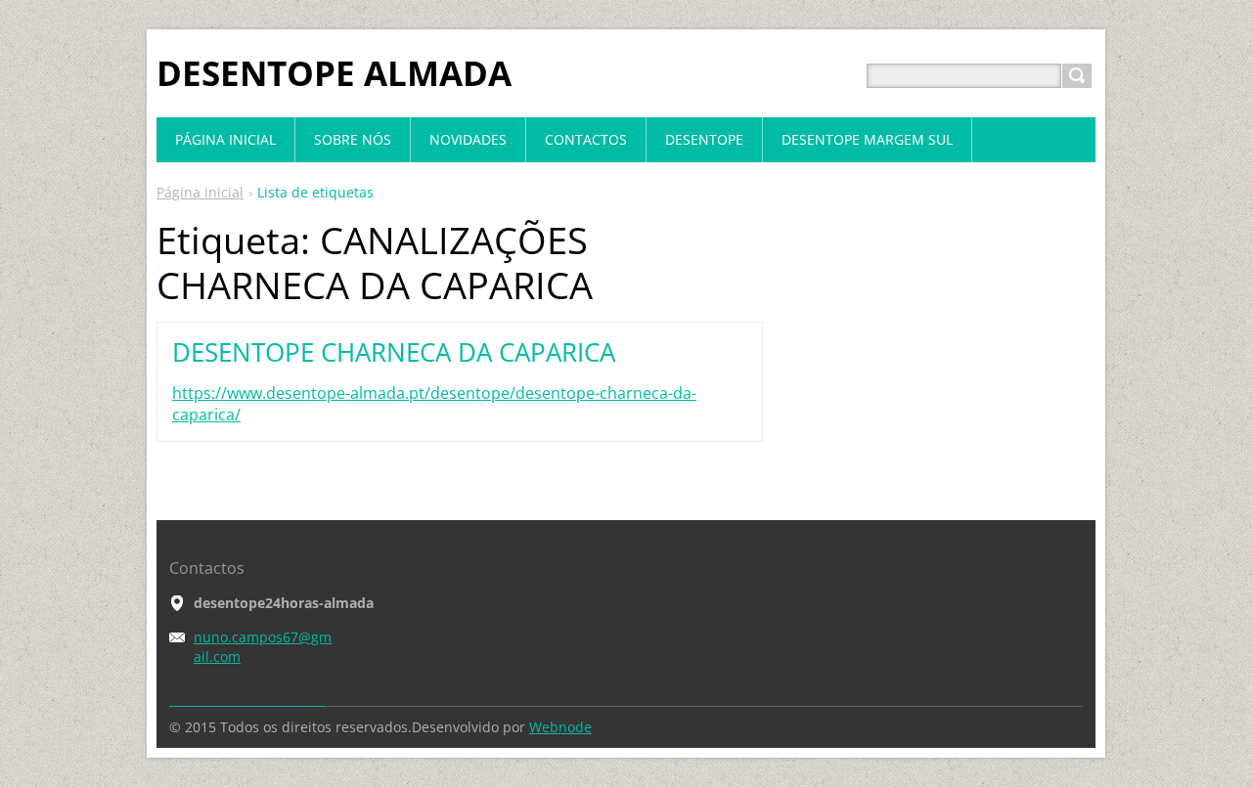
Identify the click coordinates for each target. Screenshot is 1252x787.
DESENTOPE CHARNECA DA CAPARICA (393, 352)
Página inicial (200, 192)
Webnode (560, 727)
